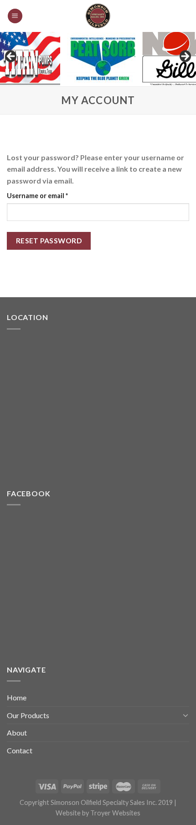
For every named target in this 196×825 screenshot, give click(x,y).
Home (16, 697)
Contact (19, 750)
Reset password (49, 240)
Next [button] (184, 56)
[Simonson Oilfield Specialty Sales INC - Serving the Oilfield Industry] (98, 16)
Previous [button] (11, 56)
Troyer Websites (115, 813)
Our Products (28, 715)
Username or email (51, 195)
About (17, 732)
